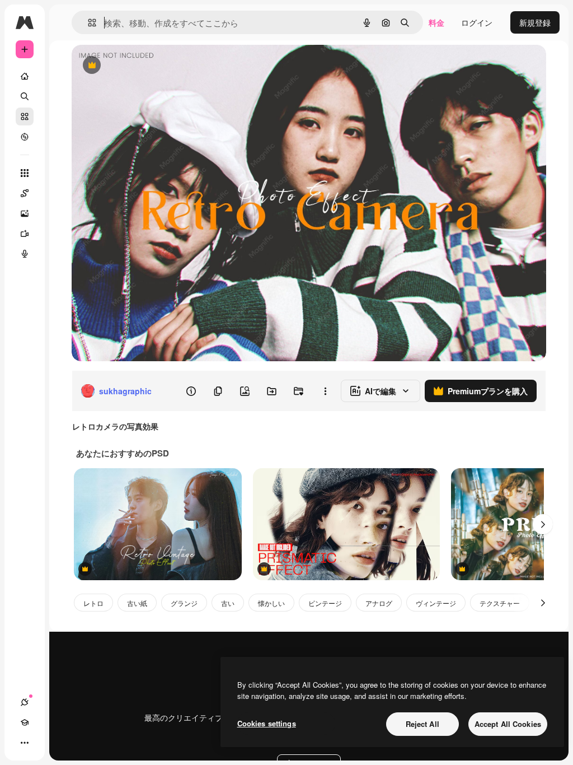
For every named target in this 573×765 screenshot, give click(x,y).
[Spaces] (25, 193)
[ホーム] (25, 76)
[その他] (25, 743)
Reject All (422, 724)
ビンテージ (325, 603)
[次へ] (543, 524)
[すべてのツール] (25, 173)
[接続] (25, 702)
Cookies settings (266, 723)
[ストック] (25, 116)
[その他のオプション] (325, 391)
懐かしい (271, 603)
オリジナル (149, 66)
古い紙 (137, 603)
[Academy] (25, 722)
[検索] (25, 96)
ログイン (476, 22)
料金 (436, 22)
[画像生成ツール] (25, 213)
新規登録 (535, 22)
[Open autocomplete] (87, 22)
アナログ (378, 603)
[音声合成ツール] (25, 254)
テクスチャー (500, 603)
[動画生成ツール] (25, 233)
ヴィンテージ (436, 603)
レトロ (93, 603)
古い (227, 603)
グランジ (184, 603)
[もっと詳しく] (25, 137)
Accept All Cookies (508, 724)
